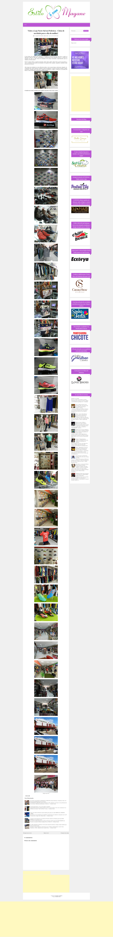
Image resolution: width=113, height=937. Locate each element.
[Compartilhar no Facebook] (29, 795)
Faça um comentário (54, 35)
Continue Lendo (53, 803)
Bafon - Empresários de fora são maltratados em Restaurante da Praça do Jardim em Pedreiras (82, 448)
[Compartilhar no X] (28, 795)
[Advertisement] (36, 873)
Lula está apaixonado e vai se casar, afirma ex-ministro (40, 806)
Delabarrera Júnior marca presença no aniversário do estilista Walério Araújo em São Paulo (82, 474)
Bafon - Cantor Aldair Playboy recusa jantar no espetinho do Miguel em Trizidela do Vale (81, 415)
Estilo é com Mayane (59, 895)
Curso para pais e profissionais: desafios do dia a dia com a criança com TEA (82, 456)
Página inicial (73, 42)
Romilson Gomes (58, 896)
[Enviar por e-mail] (25, 795)
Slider (47, 35)
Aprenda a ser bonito (75, 398)
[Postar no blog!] (27, 795)
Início (25, 24)
